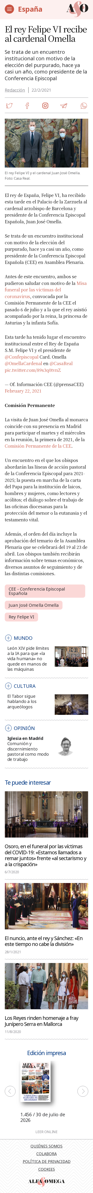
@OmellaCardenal (23, 363)
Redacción (15, 90)
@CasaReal (61, 363)
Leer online (46, 1132)
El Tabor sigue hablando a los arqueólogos (22, 701)
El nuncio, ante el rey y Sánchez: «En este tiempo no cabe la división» (44, 941)
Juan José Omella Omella (34, 605)
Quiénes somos (46, 1146)
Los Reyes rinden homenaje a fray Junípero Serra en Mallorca (41, 1020)
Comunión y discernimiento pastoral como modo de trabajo (28, 751)
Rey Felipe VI (21, 617)
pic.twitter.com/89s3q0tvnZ (33, 370)
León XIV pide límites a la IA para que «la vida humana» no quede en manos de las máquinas (28, 658)
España (30, 9)
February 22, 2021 (23, 391)
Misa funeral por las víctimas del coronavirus (46, 289)
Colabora (46, 1153)
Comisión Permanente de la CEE (38, 446)
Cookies (46, 1169)
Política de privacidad (47, 1161)
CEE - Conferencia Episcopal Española (37, 591)
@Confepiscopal (21, 357)
